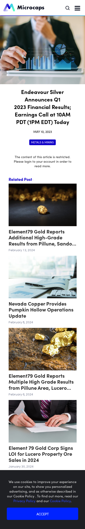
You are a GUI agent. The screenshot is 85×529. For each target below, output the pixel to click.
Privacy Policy (24, 500)
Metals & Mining (42, 142)
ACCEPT (42, 513)
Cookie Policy (60, 500)
